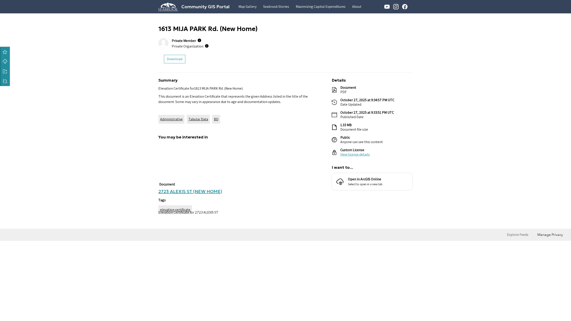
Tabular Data (198, 119)
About (356, 6)
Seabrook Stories (276, 6)
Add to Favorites (5, 52)
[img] (199, 40)
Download (5, 61)
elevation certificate (175, 266)
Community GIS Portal (205, 7)
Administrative (171, 119)
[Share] (5, 71)
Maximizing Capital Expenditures (320, 6)
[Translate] (5, 81)
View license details (355, 154)
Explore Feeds (517, 291)
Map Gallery (247, 6)
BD (216, 119)
